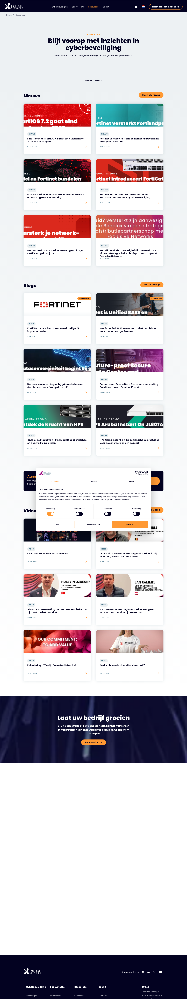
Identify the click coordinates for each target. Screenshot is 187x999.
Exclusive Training (149, 991)
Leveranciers (55, 995)
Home (10, 15)
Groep (145, 987)
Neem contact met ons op (165, 6)
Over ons (103, 995)
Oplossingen (31, 995)
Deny (57, 524)
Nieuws (88, 80)
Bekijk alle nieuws (151, 95)
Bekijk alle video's (151, 510)
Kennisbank (79, 995)
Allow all (130, 524)
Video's (98, 80)
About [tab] (131, 481)
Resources (20, 15)
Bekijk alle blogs (152, 284)
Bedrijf (102, 987)
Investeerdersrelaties (151, 995)
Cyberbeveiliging (36, 987)
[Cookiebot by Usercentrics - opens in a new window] (137, 473)
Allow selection (93, 524)
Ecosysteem (57, 987)
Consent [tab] (55, 481)
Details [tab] (93, 481)
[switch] (79, 514)
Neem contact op (94, 742)
